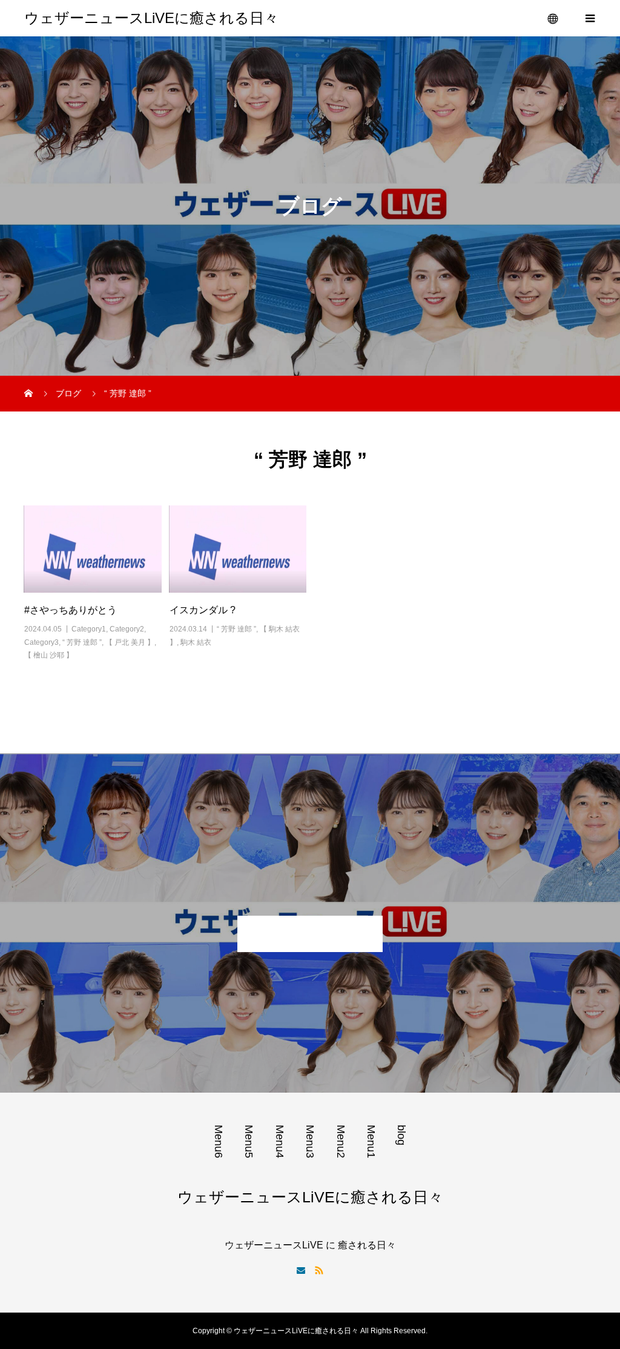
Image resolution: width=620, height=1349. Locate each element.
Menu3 (310, 1141)
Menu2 (341, 1141)
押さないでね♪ (310, 933)
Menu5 (249, 1141)
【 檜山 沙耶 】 (48, 655)
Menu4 (280, 1141)
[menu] (553, 18)
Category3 (41, 642)
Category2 (127, 629)
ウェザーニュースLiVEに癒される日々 (151, 18)
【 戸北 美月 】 (129, 642)
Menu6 (219, 1141)
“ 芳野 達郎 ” (82, 642)
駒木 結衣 (195, 642)
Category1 (88, 629)
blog (401, 1135)
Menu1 (371, 1141)
